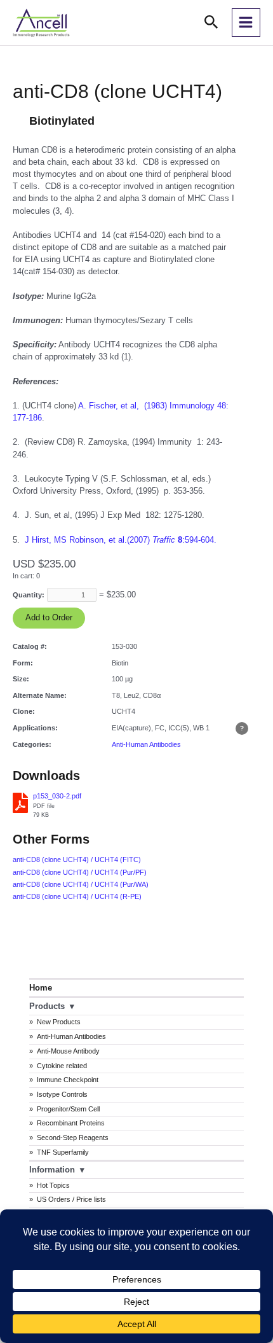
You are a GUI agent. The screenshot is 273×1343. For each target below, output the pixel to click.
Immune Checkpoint (67, 1079)
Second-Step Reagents (73, 1137)
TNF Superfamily (63, 1152)
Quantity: (28, 595)
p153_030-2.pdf (57, 796)
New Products (59, 1022)
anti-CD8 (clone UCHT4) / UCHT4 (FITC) (77, 859)
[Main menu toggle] (246, 22)
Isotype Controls (62, 1094)
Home (40, 987)
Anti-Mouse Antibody (68, 1051)
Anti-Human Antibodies (71, 1036)
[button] (211, 22)
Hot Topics (53, 1185)
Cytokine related (62, 1065)
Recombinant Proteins (71, 1123)
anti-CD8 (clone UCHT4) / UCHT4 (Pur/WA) (81, 884)
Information (52, 1169)
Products (47, 1006)
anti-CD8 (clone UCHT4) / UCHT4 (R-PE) (77, 896)
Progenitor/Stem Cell (68, 1109)
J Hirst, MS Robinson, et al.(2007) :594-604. (120, 540)
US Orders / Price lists (71, 1199)
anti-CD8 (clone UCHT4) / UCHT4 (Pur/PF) (80, 872)
